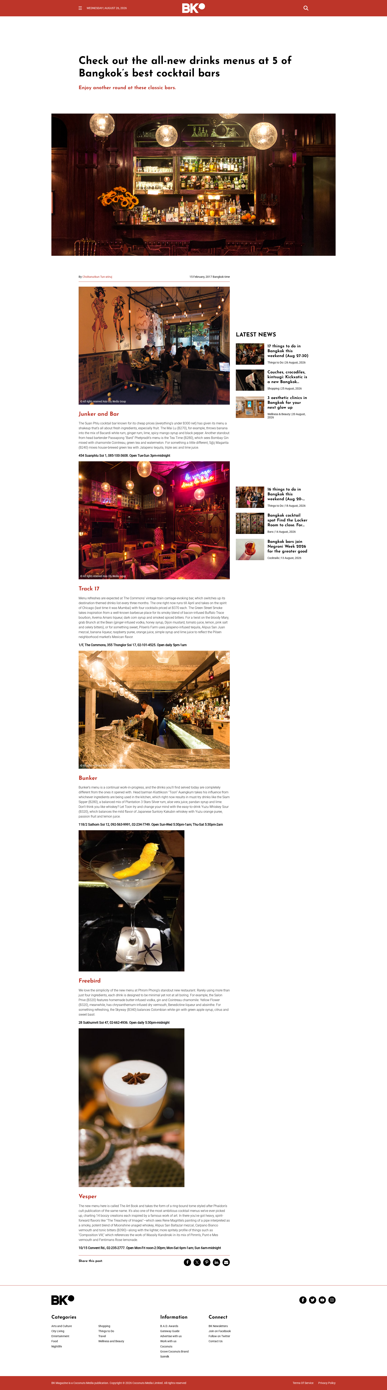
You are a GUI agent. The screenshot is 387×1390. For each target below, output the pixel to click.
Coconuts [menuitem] (166, 1346)
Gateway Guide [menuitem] (169, 1331)
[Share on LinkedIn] (216, 1262)
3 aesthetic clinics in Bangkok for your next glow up (287, 403)
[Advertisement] (272, 300)
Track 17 (89, 589)
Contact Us (216, 1341)
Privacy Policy (327, 1383)
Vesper (88, 1197)
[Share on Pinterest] (206, 1262)
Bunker (88, 778)
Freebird (90, 981)
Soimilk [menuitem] (164, 1356)
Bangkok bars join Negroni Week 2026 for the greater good (287, 546)
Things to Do (106, 1331)
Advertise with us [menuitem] (171, 1336)
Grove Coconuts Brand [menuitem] (174, 1351)
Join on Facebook (220, 1331)
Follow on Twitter (219, 1336)
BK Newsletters (218, 1326)
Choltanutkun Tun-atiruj (97, 276)
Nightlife (56, 1346)
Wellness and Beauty (111, 1341)
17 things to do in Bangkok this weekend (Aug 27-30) (287, 351)
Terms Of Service (303, 1383)
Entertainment (60, 1336)
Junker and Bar (99, 414)
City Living (57, 1331)
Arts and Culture (61, 1326)
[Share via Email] (226, 1262)
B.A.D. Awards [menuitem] (169, 1326)
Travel (102, 1336)
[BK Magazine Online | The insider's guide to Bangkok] (193, 7)
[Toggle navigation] (80, 8)
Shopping (104, 1326)
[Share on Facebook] (187, 1262)
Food (54, 1341)
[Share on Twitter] (197, 1262)
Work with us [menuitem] (168, 1341)
